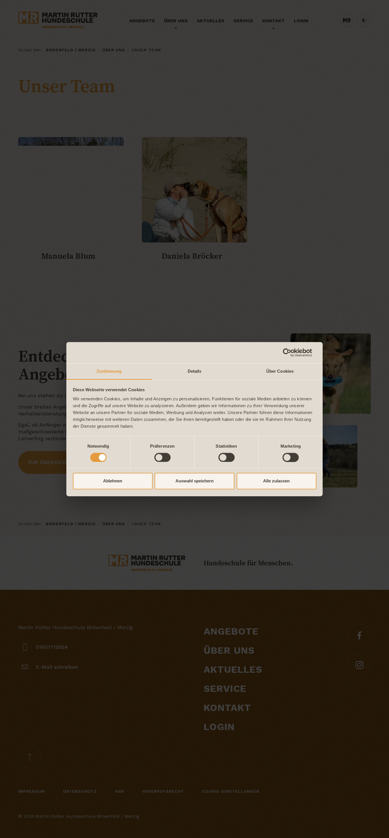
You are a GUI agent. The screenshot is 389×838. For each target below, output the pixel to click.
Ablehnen (112, 481)
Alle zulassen (276, 481)
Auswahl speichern (194, 481)
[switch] (162, 457)
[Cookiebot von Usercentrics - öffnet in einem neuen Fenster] (291, 352)
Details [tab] (195, 371)
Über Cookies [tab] (280, 371)
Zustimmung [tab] (109, 371)
